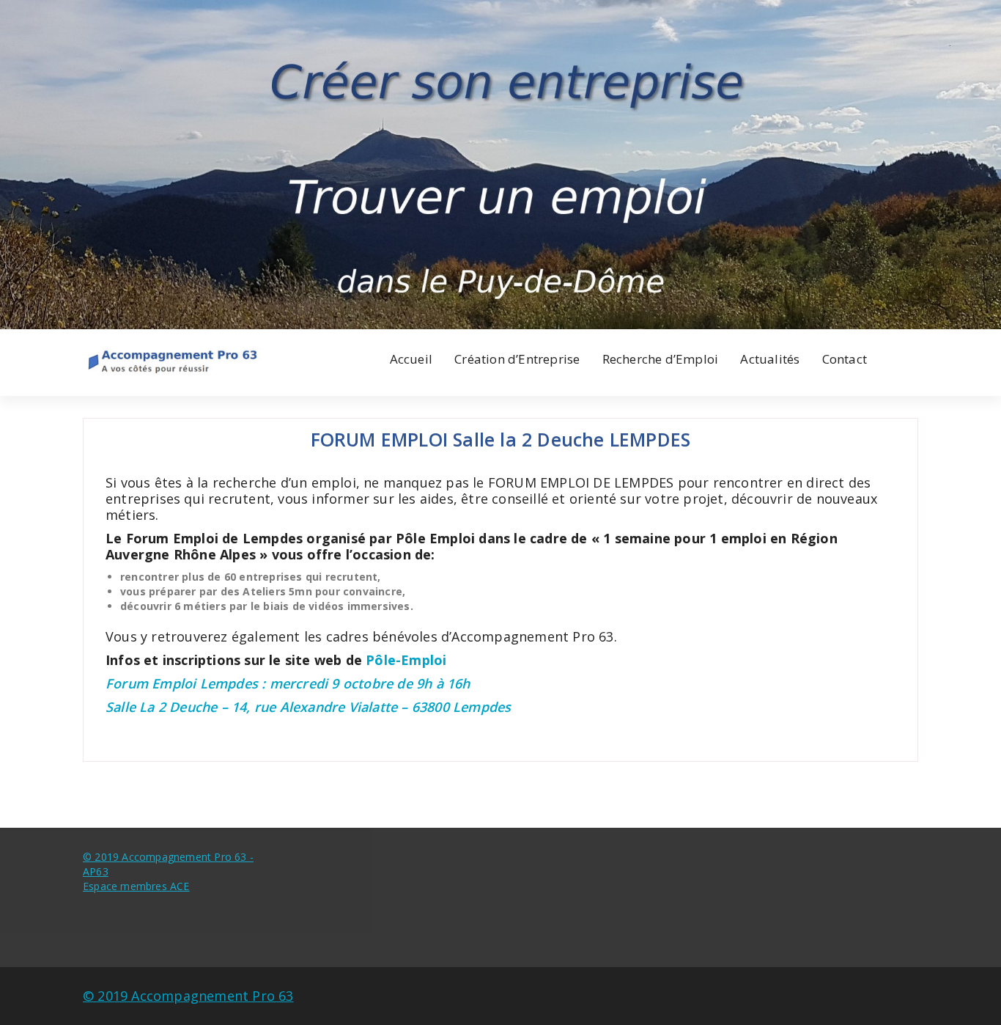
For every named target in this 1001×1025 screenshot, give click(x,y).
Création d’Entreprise (517, 358)
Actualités (769, 358)
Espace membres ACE (136, 886)
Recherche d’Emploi (660, 358)
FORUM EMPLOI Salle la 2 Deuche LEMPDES (501, 439)
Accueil (411, 358)
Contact (844, 358)
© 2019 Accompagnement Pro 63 (188, 995)
